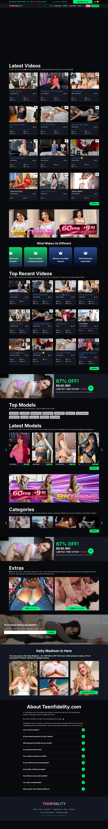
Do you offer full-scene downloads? (36, 763)
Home (51, 6)
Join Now (95, 6)
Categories (72, 6)
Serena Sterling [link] (76, 93)
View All (94, 203)
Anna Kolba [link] (44, 127)
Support (35, 809)
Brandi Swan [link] (75, 160)
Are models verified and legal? (34, 769)
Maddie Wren (14, 417)
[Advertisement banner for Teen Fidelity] (54, 223)
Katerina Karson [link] (15, 355)
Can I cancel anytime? (31, 730)
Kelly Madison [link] (14, 193)
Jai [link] (11, 127)
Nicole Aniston (36, 413)
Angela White (59, 413)
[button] (102, 450)
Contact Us (72, 809)
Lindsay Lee (34, 417)
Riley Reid (24, 417)
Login (88, 6)
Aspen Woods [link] (14, 93)
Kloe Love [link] (44, 193)
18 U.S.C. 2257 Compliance (47, 812)
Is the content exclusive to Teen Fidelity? (38, 736)
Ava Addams (24, 413)
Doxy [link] (57, 326)
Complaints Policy (57, 809)
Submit (51, 632)
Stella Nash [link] (75, 127)
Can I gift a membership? (32, 782)
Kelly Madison (47, 413)
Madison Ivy (70, 413)
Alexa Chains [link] (60, 297)
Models (65, 6)
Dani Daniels (55, 417)
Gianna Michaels (82, 413)
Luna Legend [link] (45, 93)
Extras (79, 6)
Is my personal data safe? (32, 749)
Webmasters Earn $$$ (62, 812)
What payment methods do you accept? (37, 743)
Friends (65, 809)
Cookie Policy (47, 809)
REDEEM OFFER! (82, 2)
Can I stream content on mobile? (35, 756)
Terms (40, 809)
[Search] (84, 6)
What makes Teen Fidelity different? (36, 789)
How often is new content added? (35, 776)
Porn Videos (58, 6)
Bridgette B (44, 417)
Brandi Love (14, 413)
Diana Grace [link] (44, 160)
